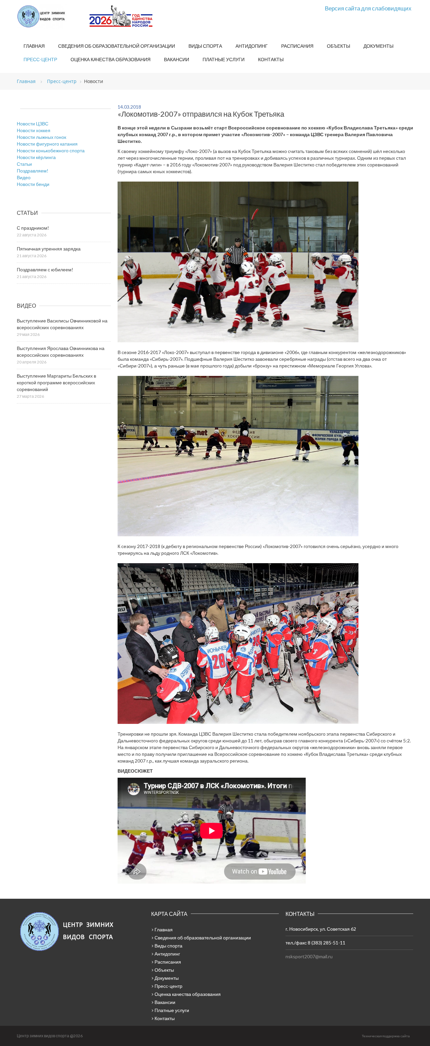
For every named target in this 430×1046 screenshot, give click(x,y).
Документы (378, 46)
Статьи (24, 164)
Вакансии (176, 59)
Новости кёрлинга (36, 157)
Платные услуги (224, 59)
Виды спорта (205, 46)
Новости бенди (33, 184)
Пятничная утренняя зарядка (49, 248)
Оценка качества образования (110, 59)
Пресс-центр (40, 59)
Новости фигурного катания (47, 144)
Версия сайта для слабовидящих (368, 8)
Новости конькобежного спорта (51, 150)
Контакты (271, 59)
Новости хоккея (33, 130)
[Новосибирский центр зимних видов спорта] (50, 16)
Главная (34, 46)
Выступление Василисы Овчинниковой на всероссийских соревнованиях (62, 324)
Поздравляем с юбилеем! (45, 269)
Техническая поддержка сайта (386, 1036)
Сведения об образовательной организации (116, 46)
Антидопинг (251, 46)
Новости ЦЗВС (32, 123)
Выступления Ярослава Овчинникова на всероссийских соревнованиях (60, 351)
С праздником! (33, 228)
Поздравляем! (32, 170)
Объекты (338, 46)
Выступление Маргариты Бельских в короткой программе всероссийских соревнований (56, 382)
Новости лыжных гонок (41, 137)
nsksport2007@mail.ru (309, 956)
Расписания (297, 46)
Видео (24, 177)
